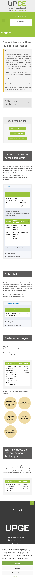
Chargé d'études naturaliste (15, 322)
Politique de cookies (16, 576)
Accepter (17, 563)
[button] (32, 546)
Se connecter (20, 21)
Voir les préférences (17, 573)
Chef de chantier (12, 253)
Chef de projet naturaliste (14, 325)
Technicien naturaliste (14, 303)
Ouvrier (10, 186)
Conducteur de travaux (14, 256)
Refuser (17, 568)
